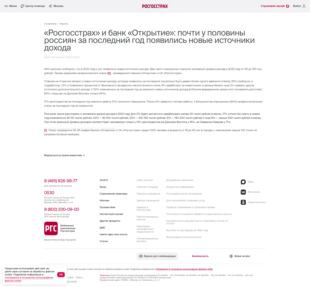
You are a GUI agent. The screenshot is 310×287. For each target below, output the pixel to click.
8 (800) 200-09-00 (61, 209)
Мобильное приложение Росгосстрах (67, 228)
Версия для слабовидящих (160, 256)
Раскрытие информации (180, 186)
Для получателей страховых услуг (185, 200)
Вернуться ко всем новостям (63, 155)
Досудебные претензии (179, 180)
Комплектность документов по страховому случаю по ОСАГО (197, 222)
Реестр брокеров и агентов (148, 218)
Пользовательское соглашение (184, 193)
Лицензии (104, 275)
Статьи (104, 241)
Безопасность (200, 256)
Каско (103, 186)
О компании (50, 24)
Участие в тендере (147, 186)
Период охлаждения (148, 193)
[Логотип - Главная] (155, 6)
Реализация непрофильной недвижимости (145, 229)
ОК (61, 274)
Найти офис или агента (113, 234)
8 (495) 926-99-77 (60, 180)
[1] (109, 73)
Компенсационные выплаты (147, 240)
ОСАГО (104, 180)
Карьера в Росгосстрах (144, 208)
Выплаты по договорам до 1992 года (187, 230)
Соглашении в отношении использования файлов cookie (184, 269)
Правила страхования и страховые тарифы (190, 207)
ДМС (102, 227)
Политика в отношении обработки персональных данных (199, 214)
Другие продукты (110, 220)
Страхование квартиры (113, 193)
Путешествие (107, 207)
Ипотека (104, 200)
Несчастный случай (111, 214)
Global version (242, 256)
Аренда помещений (148, 200)
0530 (49, 192)
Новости (63, 24)
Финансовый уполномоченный (184, 237)
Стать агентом (145, 180)
